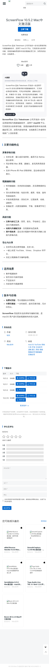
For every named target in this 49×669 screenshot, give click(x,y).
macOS (31, 345)
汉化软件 (39, 347)
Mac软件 (24, 61)
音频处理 (31, 354)
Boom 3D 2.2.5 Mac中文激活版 (13, 618)
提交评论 (7, 508)
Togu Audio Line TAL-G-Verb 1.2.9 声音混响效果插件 (35, 583)
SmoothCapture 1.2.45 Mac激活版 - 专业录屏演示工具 (35, 548)
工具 (30, 347)
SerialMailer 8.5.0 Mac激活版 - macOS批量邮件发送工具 (12, 583)
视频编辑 (38, 352)
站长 (8, 335)
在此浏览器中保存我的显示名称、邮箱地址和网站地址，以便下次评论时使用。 (25, 500)
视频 (41, 349)
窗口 (33, 349)
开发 (33, 347)
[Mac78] (9, 3)
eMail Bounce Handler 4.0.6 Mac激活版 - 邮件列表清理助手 (12, 548)
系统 (37, 349)
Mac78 (16, 666)
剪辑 (43, 345)
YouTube (37, 345)
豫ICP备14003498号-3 (33, 666)
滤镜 (30, 349)
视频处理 (31, 352)
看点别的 (9, 114)
